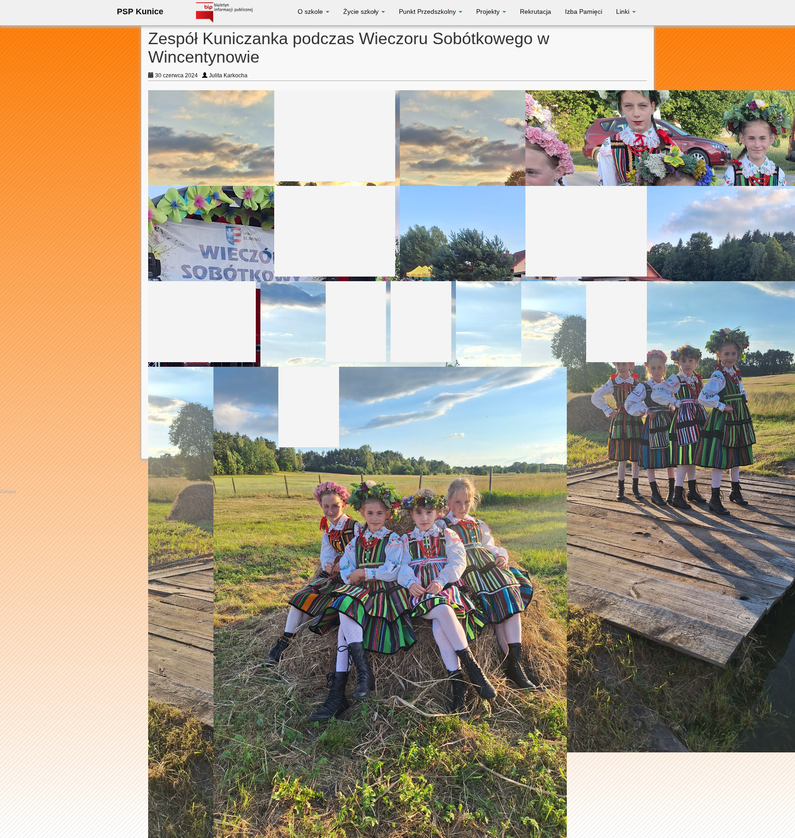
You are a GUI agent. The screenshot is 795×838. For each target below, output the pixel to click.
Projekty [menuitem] (488, 11)
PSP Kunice (140, 11)
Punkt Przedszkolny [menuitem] (428, 11)
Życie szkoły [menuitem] (361, 11)
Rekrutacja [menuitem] (535, 11)
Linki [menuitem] (623, 11)
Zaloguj (8, 491)
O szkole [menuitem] (311, 11)
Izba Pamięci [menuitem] (583, 11)
